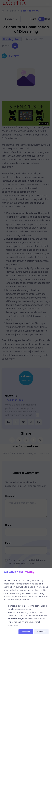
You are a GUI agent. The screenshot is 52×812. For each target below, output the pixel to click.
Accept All (26, 631)
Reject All (41, 631)
